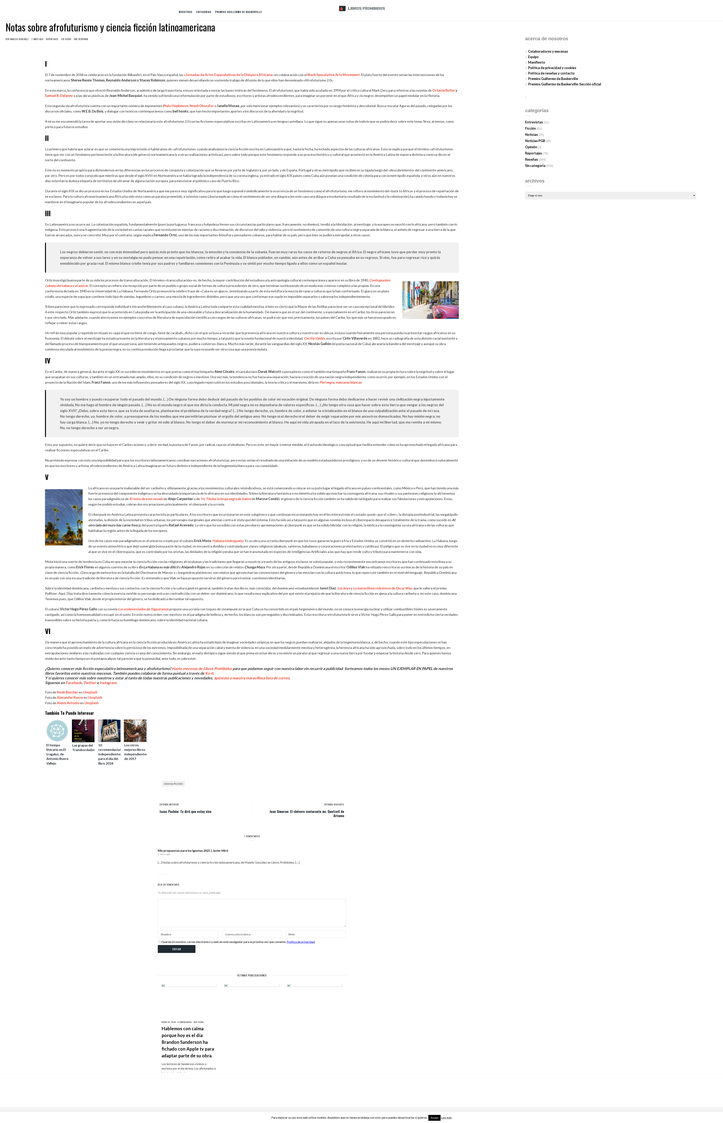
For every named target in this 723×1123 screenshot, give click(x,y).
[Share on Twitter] (324, 783)
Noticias (531, 134)
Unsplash (90, 692)
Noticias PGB (535, 141)
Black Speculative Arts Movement (333, 75)
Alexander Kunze (70, 697)
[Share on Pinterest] (337, 783)
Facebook (74, 682)
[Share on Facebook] (318, 783)
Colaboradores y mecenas (548, 51)
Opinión (531, 147)
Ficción (530, 128)
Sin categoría (535, 165)
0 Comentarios (185, 1022)
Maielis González (19, 39)
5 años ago (164, 854)
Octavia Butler (443, 90)
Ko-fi (209, 673)
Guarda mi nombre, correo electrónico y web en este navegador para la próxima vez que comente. (224, 942)
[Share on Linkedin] (343, 783)
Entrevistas (534, 122)
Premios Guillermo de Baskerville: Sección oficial (564, 84)
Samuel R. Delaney (59, 96)
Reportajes (52, 39)
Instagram (108, 682)
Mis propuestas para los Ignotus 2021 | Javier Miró (193, 850)
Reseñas (531, 159)
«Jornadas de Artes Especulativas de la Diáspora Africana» (229, 75)
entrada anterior (169, 804)
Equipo (533, 57)
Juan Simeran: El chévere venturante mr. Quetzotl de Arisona (307, 813)
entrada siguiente (334, 804)
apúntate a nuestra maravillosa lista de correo (251, 678)
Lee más (446, 1117)
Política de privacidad (301, 942)
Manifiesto (536, 62)
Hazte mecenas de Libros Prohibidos (202, 668)
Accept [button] (434, 1117)
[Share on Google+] (331, 783)
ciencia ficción (173, 783)
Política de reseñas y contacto (551, 73)
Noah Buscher (67, 692)
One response (81, 39)
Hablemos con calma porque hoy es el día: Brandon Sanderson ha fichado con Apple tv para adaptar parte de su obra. (188, 1042)
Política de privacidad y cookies (552, 68)
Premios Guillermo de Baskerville (238, 12)
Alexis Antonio (68, 703)
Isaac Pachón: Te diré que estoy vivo (185, 811)
